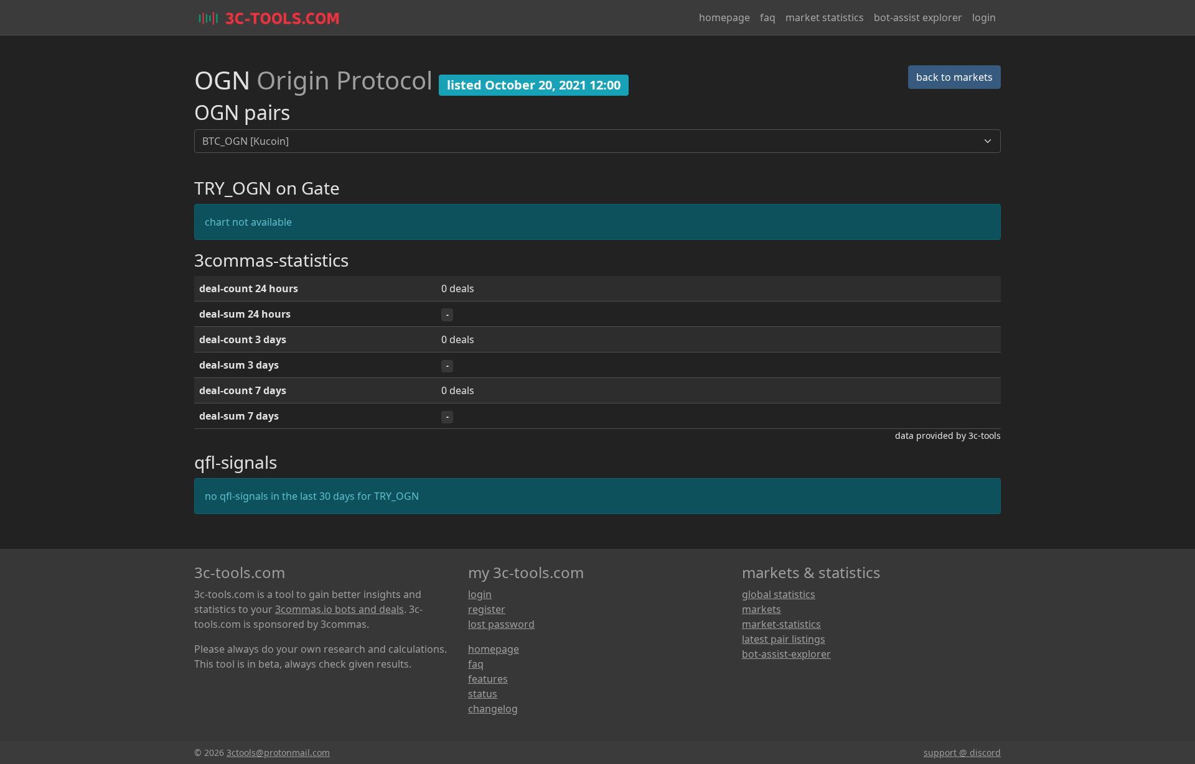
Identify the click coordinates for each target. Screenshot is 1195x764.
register (486, 609)
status (482, 694)
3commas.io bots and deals (339, 609)
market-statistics (781, 624)
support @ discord (962, 752)
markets (761, 609)
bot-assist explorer (918, 17)
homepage (724, 17)
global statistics (778, 594)
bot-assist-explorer (786, 654)
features (488, 679)
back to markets (954, 77)
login (984, 17)
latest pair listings (783, 639)
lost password (501, 624)
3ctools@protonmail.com (278, 752)
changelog (493, 709)
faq (768, 17)
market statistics (824, 17)
